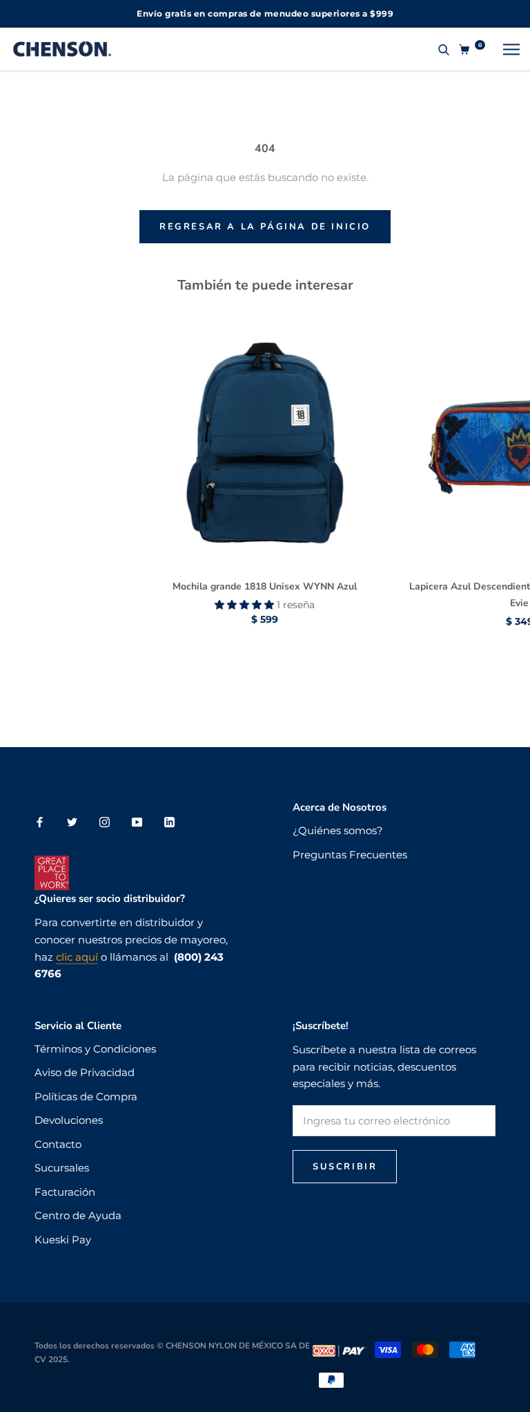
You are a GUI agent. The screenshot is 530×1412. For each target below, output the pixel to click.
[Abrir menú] (511, 49)
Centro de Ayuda (78, 1215)
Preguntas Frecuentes (350, 854)
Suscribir (345, 1166)
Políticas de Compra (86, 1096)
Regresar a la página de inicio (265, 226)
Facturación (65, 1191)
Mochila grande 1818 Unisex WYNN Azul (265, 586)
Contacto (58, 1144)
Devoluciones (69, 1120)
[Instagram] (104, 821)
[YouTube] (137, 821)
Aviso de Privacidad (85, 1072)
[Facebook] (40, 821)
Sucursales (62, 1167)
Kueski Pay (63, 1239)
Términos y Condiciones (95, 1048)
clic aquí (77, 956)
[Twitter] (72, 821)
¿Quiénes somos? (338, 830)
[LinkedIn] (169, 821)
